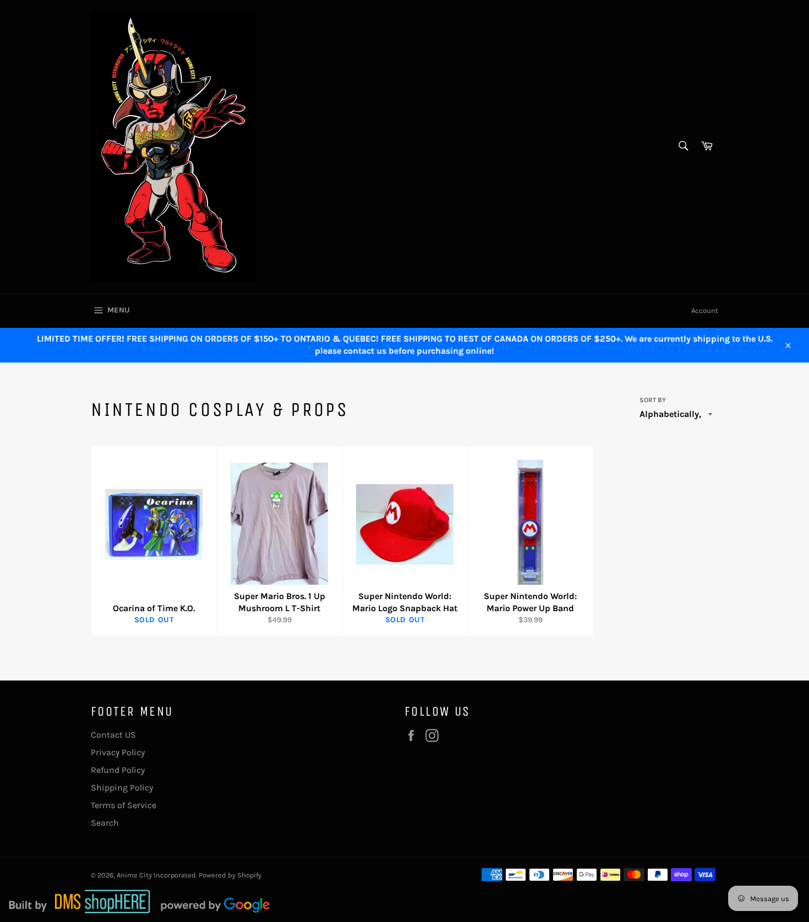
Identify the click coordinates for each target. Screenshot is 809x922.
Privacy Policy (118, 752)
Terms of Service (123, 805)
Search (105, 822)
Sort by (652, 400)
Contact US (113, 734)
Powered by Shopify (230, 875)
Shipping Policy (122, 787)
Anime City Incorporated (156, 875)
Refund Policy (118, 770)
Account (704, 310)
